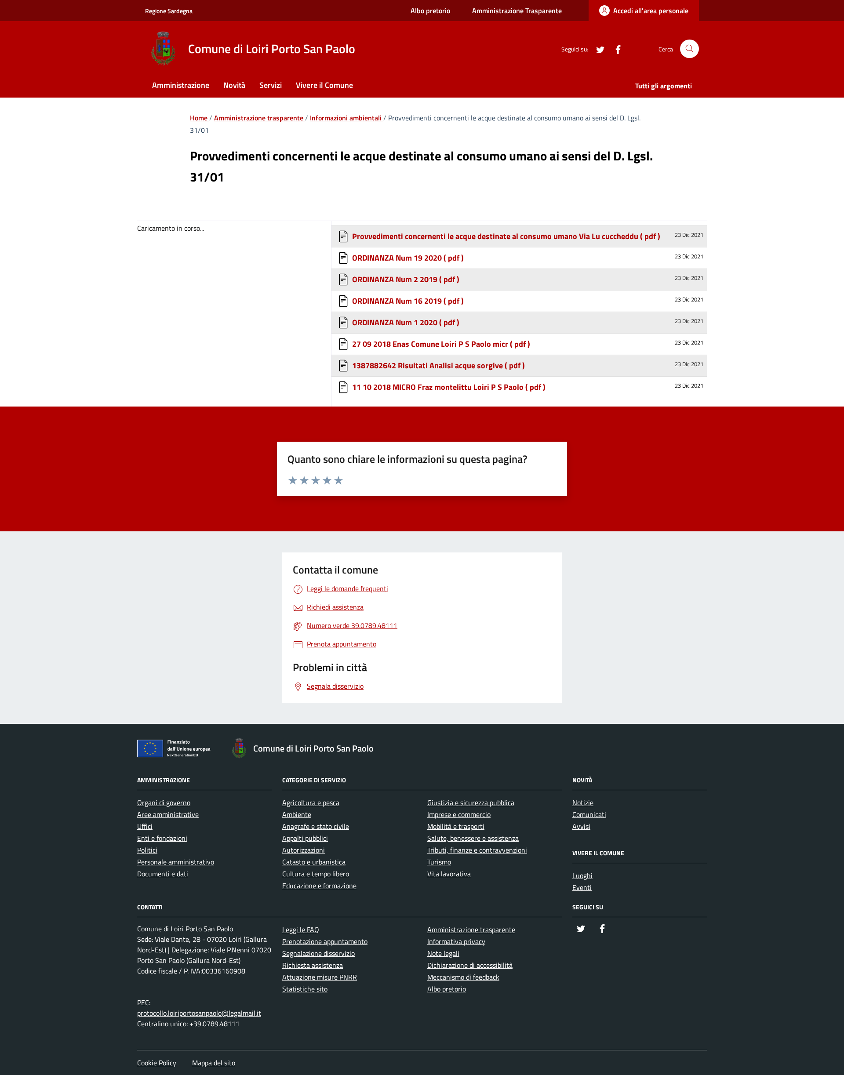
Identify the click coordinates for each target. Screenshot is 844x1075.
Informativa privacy (456, 941)
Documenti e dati (162, 873)
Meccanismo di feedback (463, 977)
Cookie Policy (156, 1062)
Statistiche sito (304, 989)
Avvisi (581, 826)
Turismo (439, 862)
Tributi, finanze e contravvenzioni (477, 850)
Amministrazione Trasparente (517, 10)
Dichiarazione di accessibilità (470, 965)
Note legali (443, 953)
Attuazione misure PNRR (319, 977)
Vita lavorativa (449, 873)
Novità (234, 85)
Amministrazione (180, 85)
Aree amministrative (168, 814)
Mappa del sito (213, 1062)
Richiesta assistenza (312, 965)
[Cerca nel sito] (689, 49)
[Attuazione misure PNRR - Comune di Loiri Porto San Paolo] (176, 750)
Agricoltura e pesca (310, 802)
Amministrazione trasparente (471, 929)
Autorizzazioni (303, 850)
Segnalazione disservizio (318, 953)
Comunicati (589, 814)
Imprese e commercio (459, 814)
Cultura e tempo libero (315, 873)
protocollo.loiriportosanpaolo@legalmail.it (199, 1013)
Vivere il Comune (324, 85)
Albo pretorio (430, 10)
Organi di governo (163, 802)
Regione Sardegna (169, 10)
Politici (147, 850)
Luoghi (582, 875)
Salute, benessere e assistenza (473, 838)
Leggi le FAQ (300, 929)
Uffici (145, 826)
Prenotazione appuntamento (324, 941)
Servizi (270, 85)
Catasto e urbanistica (314, 862)
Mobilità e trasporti (455, 826)
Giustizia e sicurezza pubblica (470, 802)
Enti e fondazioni (162, 838)
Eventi (582, 887)
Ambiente (296, 814)
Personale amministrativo (175, 862)
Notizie (582, 802)
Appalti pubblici (305, 838)
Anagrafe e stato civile (315, 826)
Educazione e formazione (319, 885)
